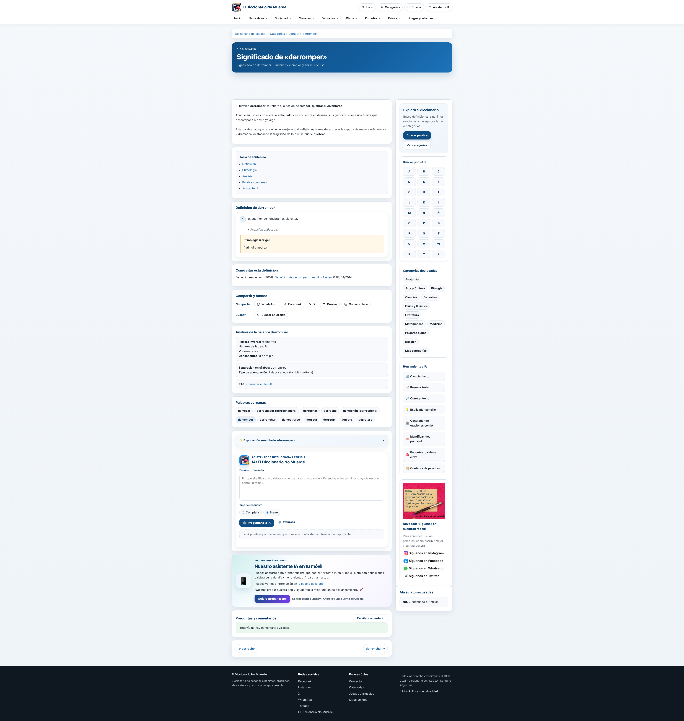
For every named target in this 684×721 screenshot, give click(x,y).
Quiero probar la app (272, 598)
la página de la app (311, 583)
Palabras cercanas (254, 182)
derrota (311, 419)
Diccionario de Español (250, 33)
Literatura (412, 315)
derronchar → (375, 648)
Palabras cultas (415, 333)
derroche (330, 410)
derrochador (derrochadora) (277, 410)
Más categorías (416, 350)
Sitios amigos (358, 699)
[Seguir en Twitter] (424, 576)
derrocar (244, 410)
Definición (249, 164)
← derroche (246, 648)
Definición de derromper (291, 277)
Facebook (305, 681)
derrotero (365, 419)
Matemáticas (414, 324)
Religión (410, 341)
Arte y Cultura (415, 288)
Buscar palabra (417, 135)
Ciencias (411, 297)
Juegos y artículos (421, 18)
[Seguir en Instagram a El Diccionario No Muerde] (424, 501)
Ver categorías (417, 145)
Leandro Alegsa (321, 277)
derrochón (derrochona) (360, 410)
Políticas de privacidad (423, 691)
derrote (346, 419)
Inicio (238, 18)
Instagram (305, 687)
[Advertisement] (342, 84)
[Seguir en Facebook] (424, 561)
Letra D (294, 33)
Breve (274, 512)
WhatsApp (305, 699)
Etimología (249, 170)
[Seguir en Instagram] (424, 553)
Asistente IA (250, 188)
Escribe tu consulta (251, 470)
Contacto (355, 681)
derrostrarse (291, 419)
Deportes (430, 297)
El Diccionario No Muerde (315, 712)
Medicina (436, 324)
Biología (436, 288)
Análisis (247, 176)
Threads (303, 705)
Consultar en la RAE (259, 384)
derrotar (329, 419)
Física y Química (416, 306)
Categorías (277, 33)
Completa (252, 512)
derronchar (268, 419)
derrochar (310, 410)
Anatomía (412, 279)
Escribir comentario (370, 618)
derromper (310, 33)
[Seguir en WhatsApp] (424, 568)
